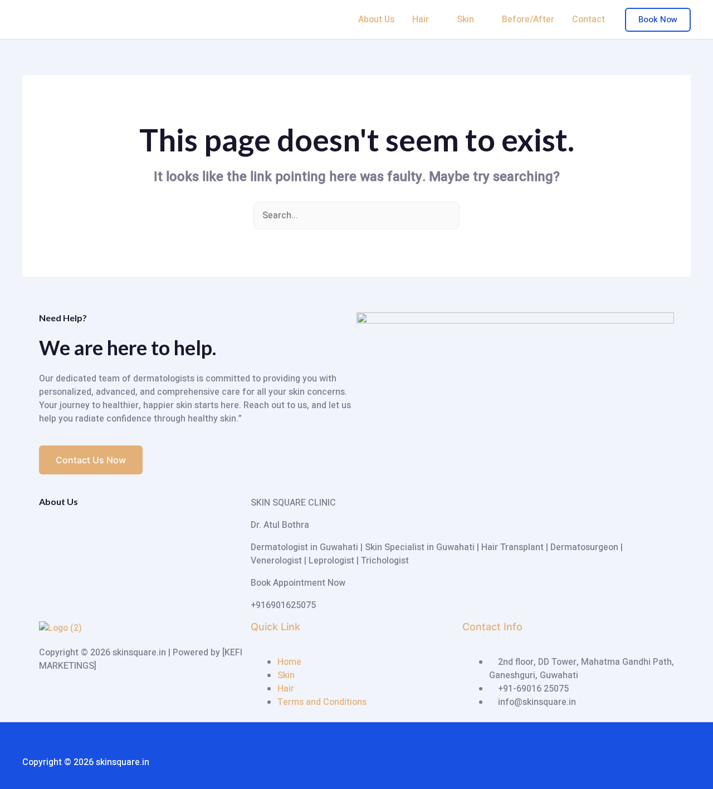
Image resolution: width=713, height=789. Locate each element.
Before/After (528, 19)
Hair (420, 19)
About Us (376, 19)
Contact (588, 19)
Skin (465, 19)
